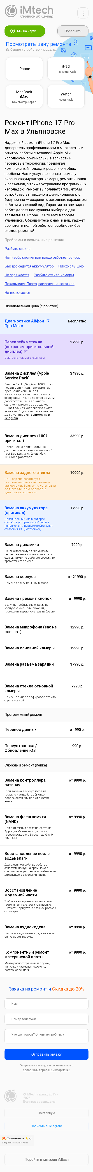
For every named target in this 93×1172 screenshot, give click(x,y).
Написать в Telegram (46, 1126)
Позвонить (72, 31)
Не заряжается (17, 275)
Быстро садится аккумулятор (29, 266)
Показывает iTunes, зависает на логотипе (39, 284)
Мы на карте (26, 31)
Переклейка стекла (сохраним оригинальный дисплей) (29, 347)
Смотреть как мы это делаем (25, 357)
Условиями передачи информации (46, 1070)
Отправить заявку (46, 1054)
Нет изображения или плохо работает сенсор (42, 257)
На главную (46, 1113)
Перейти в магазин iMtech (47, 1159)
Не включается (17, 292)
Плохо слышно (71, 266)
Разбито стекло (17, 249)
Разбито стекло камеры (54, 275)
